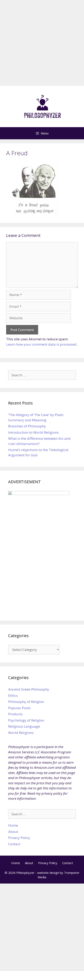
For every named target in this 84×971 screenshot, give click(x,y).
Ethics (13, 695)
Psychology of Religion (26, 720)
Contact (14, 844)
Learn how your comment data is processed (41, 344)
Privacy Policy (19, 837)
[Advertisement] (42, 44)
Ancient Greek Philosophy (28, 689)
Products (15, 714)
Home (13, 825)
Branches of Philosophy (27, 426)
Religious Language (24, 726)
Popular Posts (19, 708)
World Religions (21, 732)
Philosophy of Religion (26, 701)
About (13, 831)
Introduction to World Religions (33, 432)
